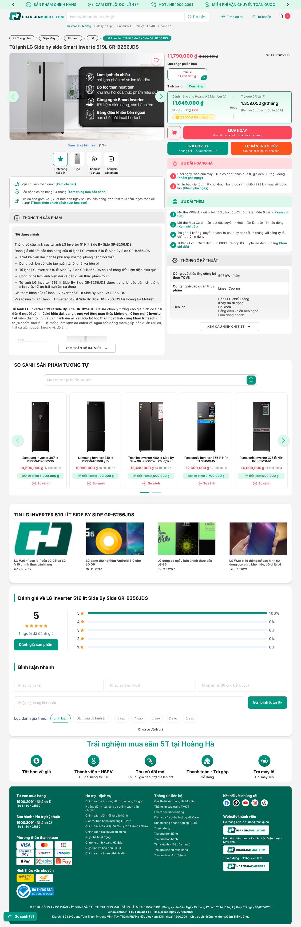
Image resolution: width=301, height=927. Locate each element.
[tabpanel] (40, 440)
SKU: (269, 55)
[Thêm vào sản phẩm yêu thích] (156, 60)
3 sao (156, 718)
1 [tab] (144, 492)
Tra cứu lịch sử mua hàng (171, 850)
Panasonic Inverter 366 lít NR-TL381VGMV (206, 459)
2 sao (173, 718)
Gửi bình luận (265, 702)
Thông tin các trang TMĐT (171, 806)
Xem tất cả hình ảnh (82, 145)
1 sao (190, 718)
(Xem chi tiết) (65, 184)
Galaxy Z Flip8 (104, 26)
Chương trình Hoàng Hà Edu (104, 842)
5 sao (121, 718)
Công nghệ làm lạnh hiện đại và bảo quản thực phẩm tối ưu (65, 276)
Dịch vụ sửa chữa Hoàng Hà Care (176, 817)
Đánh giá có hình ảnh (92, 718)
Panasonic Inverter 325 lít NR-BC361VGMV (261, 459)
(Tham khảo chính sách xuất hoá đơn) (59, 202)
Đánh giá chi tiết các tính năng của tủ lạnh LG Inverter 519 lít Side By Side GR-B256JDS (82, 251)
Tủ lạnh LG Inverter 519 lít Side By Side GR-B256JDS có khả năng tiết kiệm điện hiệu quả (88, 270)
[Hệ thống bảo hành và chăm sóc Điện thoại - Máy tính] (246, 849)
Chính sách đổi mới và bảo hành (106, 815)
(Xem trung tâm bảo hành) (87, 192)
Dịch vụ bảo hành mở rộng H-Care (108, 821)
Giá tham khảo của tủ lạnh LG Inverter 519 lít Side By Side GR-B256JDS (70, 293)
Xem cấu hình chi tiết (226, 326)
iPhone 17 (164, 26)
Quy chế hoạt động (98, 837)
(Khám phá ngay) (190, 178)
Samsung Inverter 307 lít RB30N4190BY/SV (40, 459)
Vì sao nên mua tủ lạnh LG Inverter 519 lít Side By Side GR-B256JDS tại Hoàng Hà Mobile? (85, 299)
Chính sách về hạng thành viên (105, 853)
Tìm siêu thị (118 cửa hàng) (172, 844)
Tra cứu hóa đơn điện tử (170, 855)
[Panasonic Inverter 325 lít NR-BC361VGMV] (261, 426)
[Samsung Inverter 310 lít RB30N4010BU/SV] (96, 426)
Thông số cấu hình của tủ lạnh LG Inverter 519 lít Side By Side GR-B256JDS (73, 244)
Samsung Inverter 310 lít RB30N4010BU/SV (95, 459)
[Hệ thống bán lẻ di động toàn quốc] (246, 830)
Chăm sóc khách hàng (169, 812)
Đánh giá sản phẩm (36, 645)
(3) (31, 916)
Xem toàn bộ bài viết (83, 348)
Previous (13, 4)
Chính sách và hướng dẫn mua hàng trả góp (114, 801)
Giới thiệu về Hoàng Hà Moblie (174, 801)
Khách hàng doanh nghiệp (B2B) (175, 823)
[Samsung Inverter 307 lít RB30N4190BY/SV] (40, 426)
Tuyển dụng (162, 828)
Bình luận (60, 718)
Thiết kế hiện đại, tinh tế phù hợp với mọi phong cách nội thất (67, 257)
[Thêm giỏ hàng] (174, 132)
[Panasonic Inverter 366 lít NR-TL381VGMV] (206, 426)
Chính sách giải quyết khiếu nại (106, 831)
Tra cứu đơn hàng (166, 833)
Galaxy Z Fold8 (145, 26)
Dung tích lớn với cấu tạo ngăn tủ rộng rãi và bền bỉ (59, 263)
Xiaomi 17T (124, 26)
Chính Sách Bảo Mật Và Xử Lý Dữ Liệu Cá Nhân (116, 826)
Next (288, 4)
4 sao (139, 718)
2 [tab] (156, 492)
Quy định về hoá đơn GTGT (103, 848)
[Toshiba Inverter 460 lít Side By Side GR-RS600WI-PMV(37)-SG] (151, 426)
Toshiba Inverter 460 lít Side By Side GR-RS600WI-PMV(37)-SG (151, 459)
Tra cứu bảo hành (166, 839)
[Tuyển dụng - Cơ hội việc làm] (246, 866)
